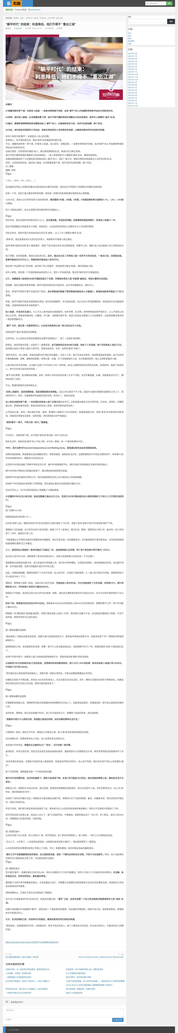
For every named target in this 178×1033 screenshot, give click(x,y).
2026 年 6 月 (132, 59)
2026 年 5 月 (132, 61)
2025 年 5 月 (132, 93)
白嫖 (129, 43)
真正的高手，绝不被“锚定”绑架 (78, 977)
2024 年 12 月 (133, 106)
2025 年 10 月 (133, 79)
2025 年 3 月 (132, 98)
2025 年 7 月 (132, 87)
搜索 (129, 17)
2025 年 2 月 (132, 100)
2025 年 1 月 (132, 103)
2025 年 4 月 (132, 95)
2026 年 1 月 (132, 72)
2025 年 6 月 (132, 90)
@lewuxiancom (34, 9)
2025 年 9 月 (132, 82)
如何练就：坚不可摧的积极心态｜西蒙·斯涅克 (84, 969)
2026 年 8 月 (132, 53)
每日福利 (131, 41)
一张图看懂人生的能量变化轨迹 (18, 977)
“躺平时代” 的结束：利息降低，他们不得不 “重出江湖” (41, 24)
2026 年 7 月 (132, 56)
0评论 (60, 28)
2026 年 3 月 (132, 66)
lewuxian (19, 28)
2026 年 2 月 (132, 69)
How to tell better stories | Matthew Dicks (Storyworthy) (101, 957)
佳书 (129, 33)
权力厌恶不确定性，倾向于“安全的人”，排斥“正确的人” (28, 981)
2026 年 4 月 (132, 64)
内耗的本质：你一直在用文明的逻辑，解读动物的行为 (27, 969)
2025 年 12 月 (133, 74)
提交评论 (118, 1020)
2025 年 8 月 (132, 85)
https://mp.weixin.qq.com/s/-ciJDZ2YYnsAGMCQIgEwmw (32, 942)
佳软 (129, 38)
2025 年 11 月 (133, 77)
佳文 (21, 18)
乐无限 (18, 3)
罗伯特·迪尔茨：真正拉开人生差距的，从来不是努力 (27, 988)
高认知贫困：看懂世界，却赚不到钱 (80, 988)
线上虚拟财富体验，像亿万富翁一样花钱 (22, 957)
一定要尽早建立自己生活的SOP (18, 992)
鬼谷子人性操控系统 (74, 992)
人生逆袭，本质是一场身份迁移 (18, 973)
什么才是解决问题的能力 (76, 973)
